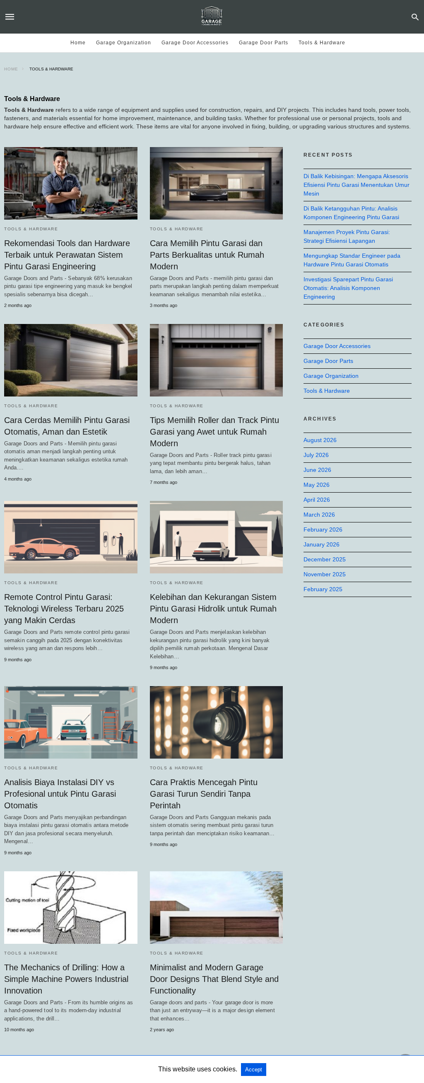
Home (78, 43)
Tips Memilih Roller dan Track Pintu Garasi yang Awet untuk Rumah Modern (214, 432)
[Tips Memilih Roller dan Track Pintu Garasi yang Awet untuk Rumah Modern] (216, 360)
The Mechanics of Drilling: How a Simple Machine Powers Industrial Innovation (66, 979)
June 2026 (317, 470)
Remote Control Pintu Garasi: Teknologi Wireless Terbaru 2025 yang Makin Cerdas (64, 608)
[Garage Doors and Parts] (211, 16)
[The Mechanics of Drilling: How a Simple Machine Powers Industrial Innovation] (70, 907)
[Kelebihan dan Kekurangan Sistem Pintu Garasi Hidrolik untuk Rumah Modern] (216, 537)
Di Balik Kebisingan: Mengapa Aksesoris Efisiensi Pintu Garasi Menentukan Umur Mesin (357, 185)
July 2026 (316, 455)
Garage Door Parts (263, 43)
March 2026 (319, 514)
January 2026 (322, 544)
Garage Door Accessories (195, 43)
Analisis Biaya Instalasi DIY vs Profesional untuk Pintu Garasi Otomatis (60, 794)
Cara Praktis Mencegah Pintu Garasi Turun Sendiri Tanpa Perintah (204, 794)
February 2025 (323, 589)
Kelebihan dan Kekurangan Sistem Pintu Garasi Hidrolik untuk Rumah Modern (213, 608)
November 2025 (325, 574)
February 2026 (323, 529)
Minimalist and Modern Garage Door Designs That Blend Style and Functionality (214, 979)
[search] (415, 17)
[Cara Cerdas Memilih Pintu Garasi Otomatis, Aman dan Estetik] (70, 360)
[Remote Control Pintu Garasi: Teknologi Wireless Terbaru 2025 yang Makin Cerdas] (70, 537)
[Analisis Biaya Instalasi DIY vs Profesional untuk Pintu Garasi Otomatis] (70, 722)
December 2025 (325, 559)
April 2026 (317, 499)
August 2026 (320, 440)
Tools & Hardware (322, 43)
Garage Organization (123, 43)
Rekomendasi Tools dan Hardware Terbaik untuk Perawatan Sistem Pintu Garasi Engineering (67, 255)
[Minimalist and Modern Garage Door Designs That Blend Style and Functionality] (216, 907)
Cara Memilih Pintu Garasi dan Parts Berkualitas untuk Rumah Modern (207, 255)
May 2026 (317, 484)
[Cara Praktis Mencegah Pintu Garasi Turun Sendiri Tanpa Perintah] (216, 722)
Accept (253, 1069)
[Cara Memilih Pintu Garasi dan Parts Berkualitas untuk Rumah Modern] (216, 183)
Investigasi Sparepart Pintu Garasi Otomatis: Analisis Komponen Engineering (348, 288)
